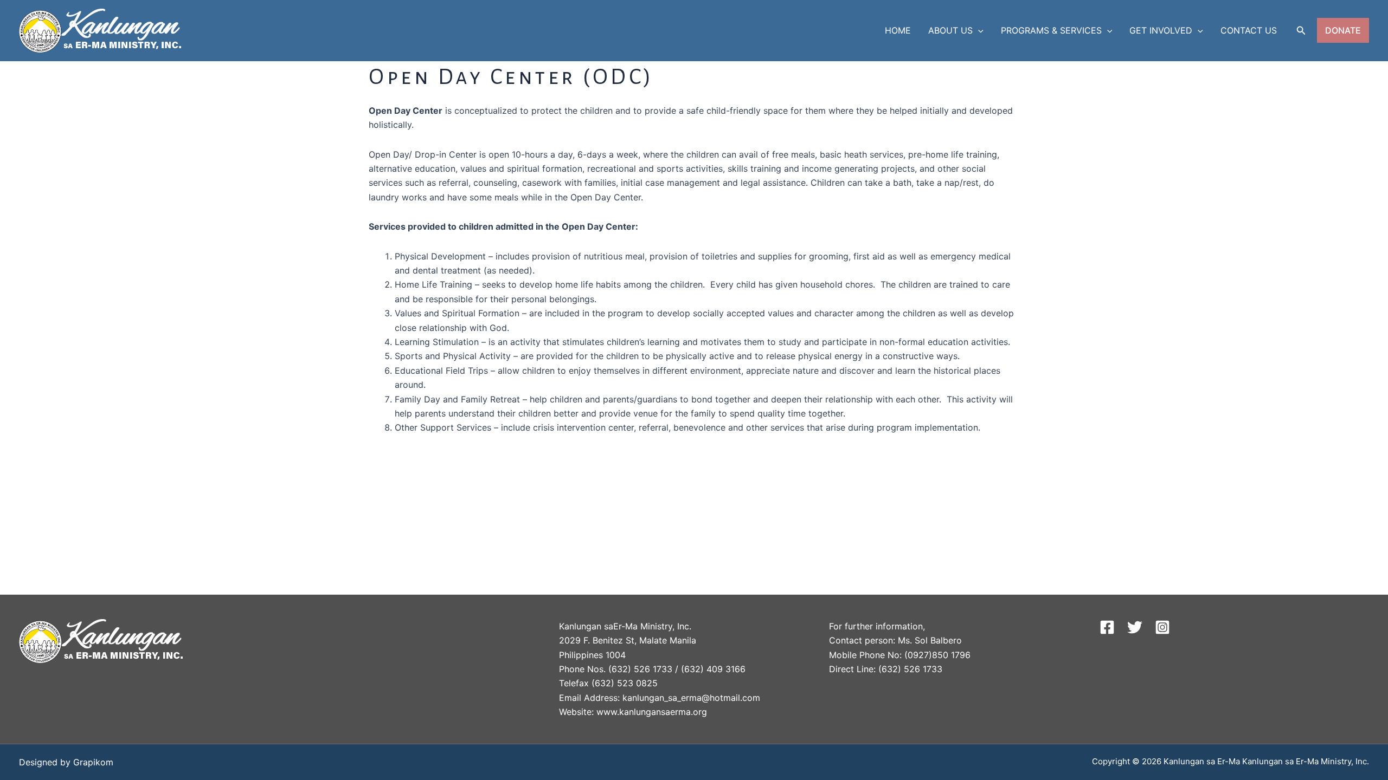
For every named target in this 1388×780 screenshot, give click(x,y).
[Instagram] (1162, 627)
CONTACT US (1248, 30)
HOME (898, 30)
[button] (978, 30)
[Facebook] (1107, 627)
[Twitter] (1134, 627)
